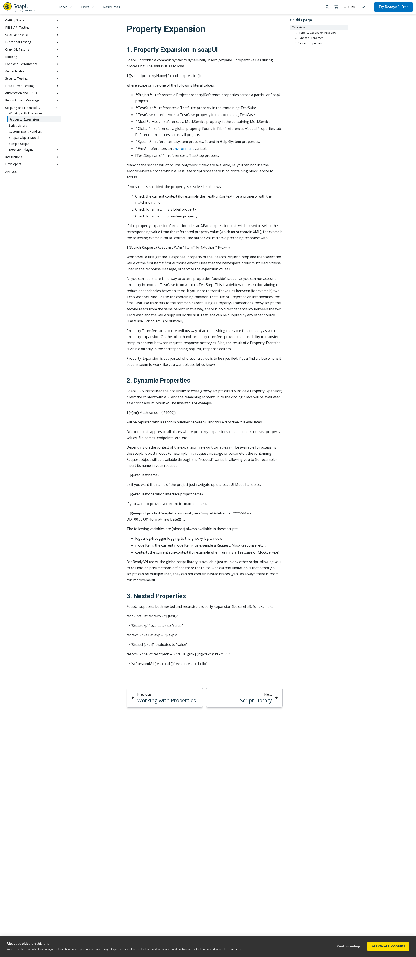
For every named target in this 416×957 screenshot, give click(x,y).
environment (183, 148)
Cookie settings (349, 946)
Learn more (235, 949)
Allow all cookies (388, 946)
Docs (85, 7)
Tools (63, 7)
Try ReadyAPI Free (393, 6)
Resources (111, 7)
